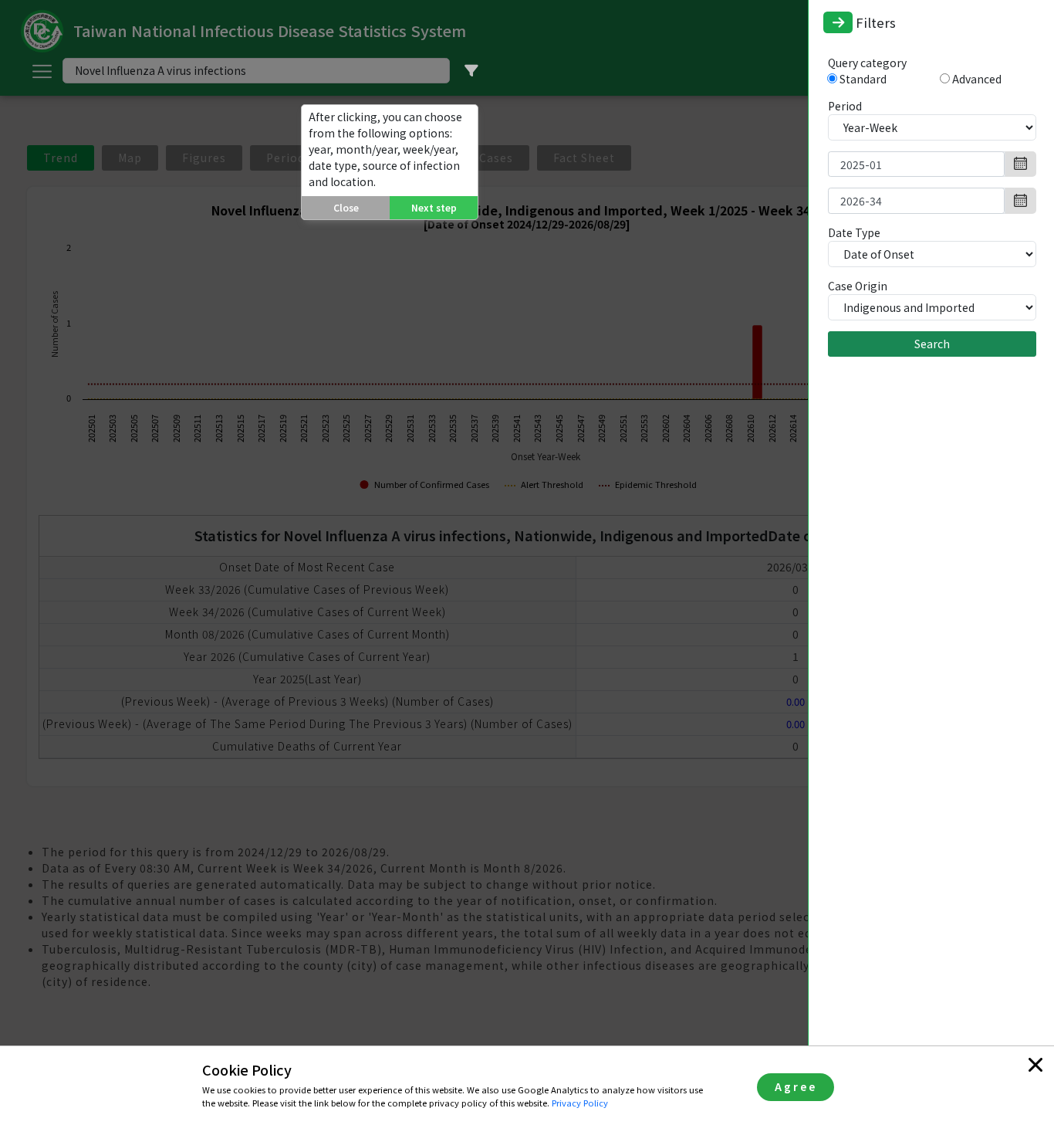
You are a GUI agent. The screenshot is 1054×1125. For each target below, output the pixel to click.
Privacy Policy (580, 1102)
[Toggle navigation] (838, 22)
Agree (796, 1086)
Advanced (977, 78)
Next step (434, 207)
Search (932, 343)
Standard (863, 78)
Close (346, 207)
